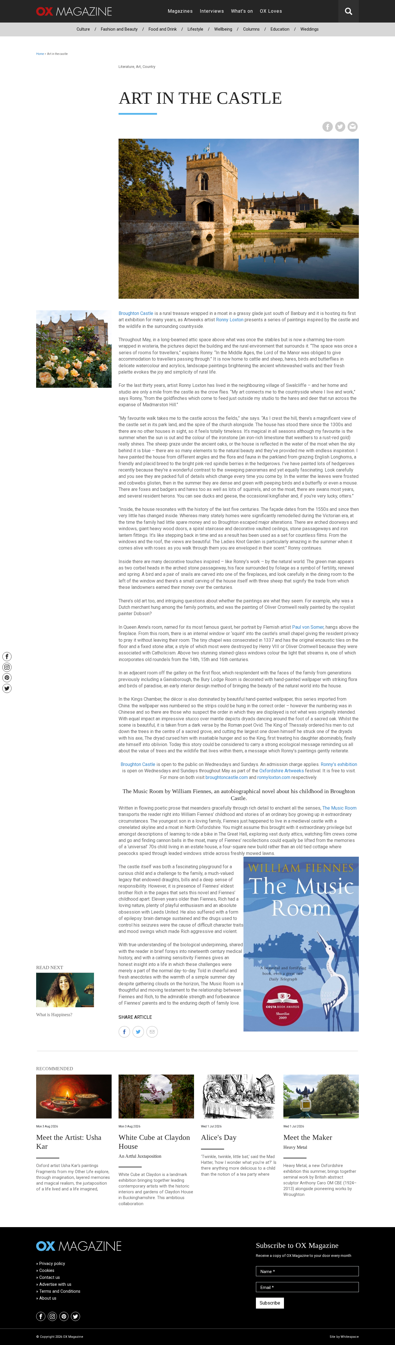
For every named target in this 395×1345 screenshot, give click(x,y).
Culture (83, 29)
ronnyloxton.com (273, 777)
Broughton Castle (136, 313)
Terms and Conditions (59, 1291)
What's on (242, 11)
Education (280, 29)
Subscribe (270, 1303)
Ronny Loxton (229, 319)
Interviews (212, 11)
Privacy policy (52, 1263)
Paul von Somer (308, 627)
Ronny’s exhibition (339, 764)
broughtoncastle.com (227, 777)
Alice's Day (219, 1137)
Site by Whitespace (344, 1337)
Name (268, 1271)
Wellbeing (223, 29)
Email (267, 1287)
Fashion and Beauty (119, 29)
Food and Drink (163, 29)
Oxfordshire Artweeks (281, 770)
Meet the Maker (307, 1137)
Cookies (46, 1270)
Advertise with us (55, 1284)
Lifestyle (195, 29)
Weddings (309, 29)
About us (47, 1298)
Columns (251, 29)
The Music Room (339, 808)
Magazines (180, 11)
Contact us (49, 1277)
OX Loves (271, 11)
